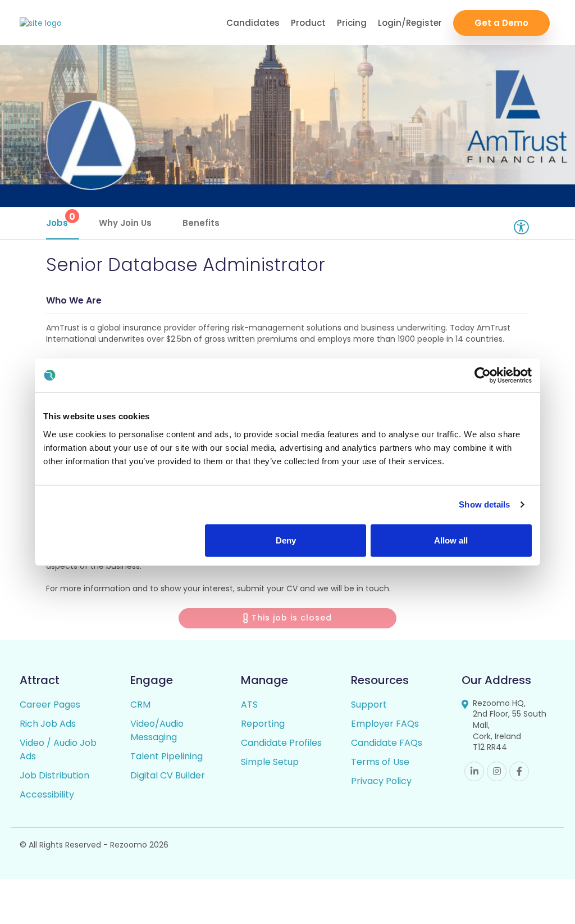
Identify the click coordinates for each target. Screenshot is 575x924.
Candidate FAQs (386, 742)
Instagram (496, 771)
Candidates (253, 23)
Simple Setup (270, 761)
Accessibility (47, 794)
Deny (286, 540)
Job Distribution (54, 775)
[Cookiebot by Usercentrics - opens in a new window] (482, 375)
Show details (484, 504)
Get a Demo (501, 23)
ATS (249, 704)
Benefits (201, 223)
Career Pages (50, 704)
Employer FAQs (385, 723)
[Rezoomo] (41, 23)
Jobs (60, 219)
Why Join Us (125, 223)
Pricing (352, 23)
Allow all (451, 540)
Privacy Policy (381, 780)
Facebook (519, 771)
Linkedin (474, 771)
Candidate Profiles (281, 742)
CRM (140, 704)
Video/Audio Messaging (157, 730)
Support (369, 704)
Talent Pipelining (166, 756)
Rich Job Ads (48, 723)
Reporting (263, 723)
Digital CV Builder (167, 775)
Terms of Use (380, 761)
